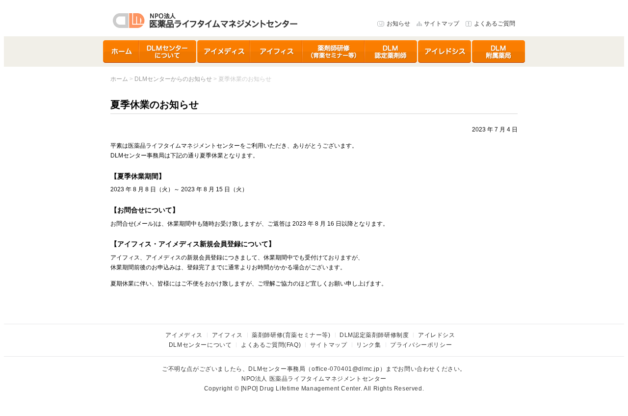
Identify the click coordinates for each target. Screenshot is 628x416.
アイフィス (276, 51)
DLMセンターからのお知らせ (173, 79)
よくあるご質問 (494, 23)
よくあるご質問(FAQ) (271, 344)
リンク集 (368, 344)
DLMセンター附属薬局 (498, 51)
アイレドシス (445, 51)
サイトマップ (441, 23)
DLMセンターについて (168, 51)
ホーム (121, 51)
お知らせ (398, 23)
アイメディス (223, 51)
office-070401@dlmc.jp (346, 368)
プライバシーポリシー (421, 344)
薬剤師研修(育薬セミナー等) (291, 335)
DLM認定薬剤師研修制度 (391, 51)
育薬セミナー (334, 51)
